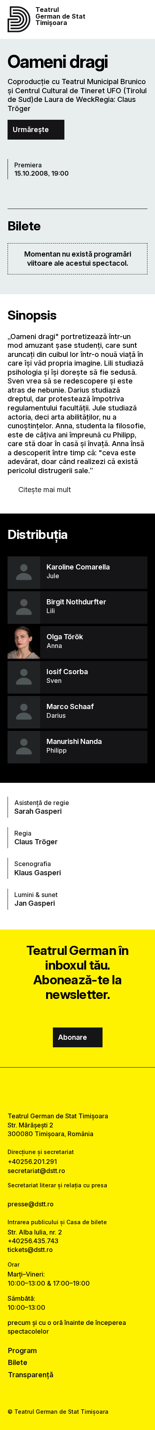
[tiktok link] (97, 1089)
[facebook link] (57, 1089)
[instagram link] (77, 1089)
